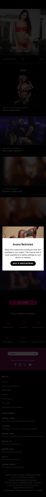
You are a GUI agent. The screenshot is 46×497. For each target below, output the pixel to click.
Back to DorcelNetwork (23, 263)
